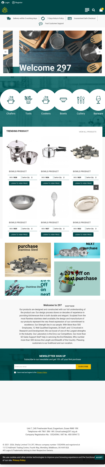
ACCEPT (99, 457)
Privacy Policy (19, 460)
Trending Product (17, 131)
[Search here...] (93, 10)
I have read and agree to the (32, 372)
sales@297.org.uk (69, 431)
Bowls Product (18, 171)
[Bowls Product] (22, 152)
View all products (87, 132)
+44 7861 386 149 (46, 431)
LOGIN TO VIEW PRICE (19, 183)
